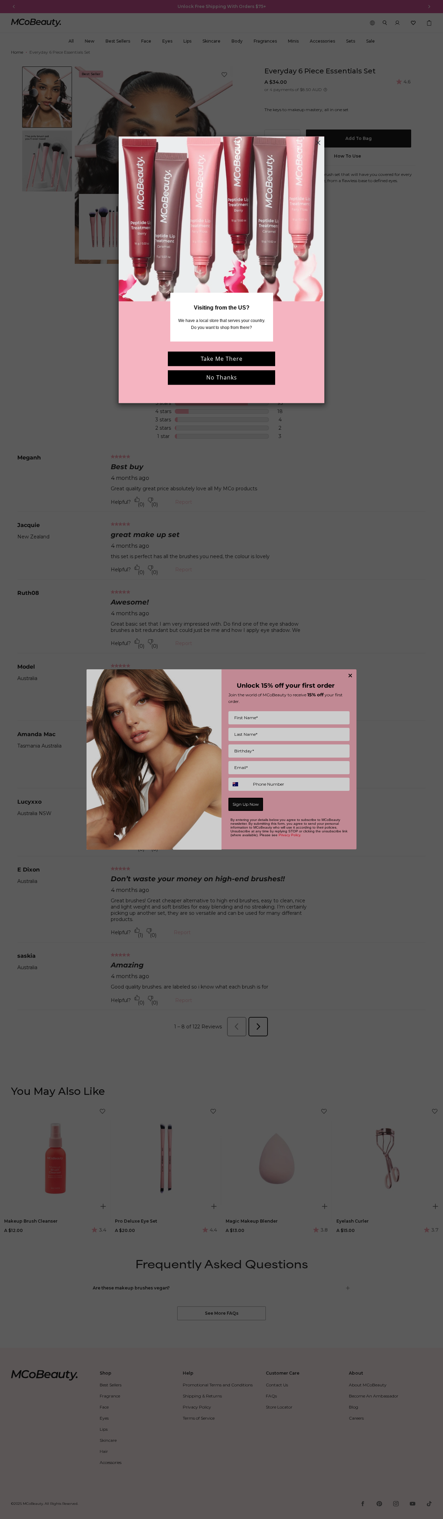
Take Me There (222, 359)
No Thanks (221, 377)
